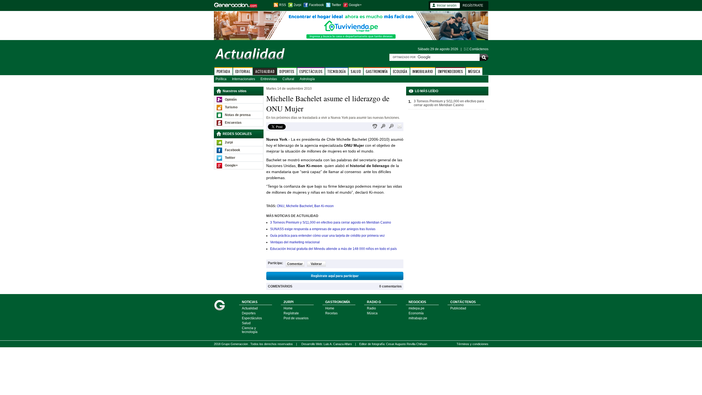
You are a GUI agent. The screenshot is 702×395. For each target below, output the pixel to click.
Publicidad (458, 308)
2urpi (297, 5)
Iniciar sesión (447, 5)
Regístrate (291, 313)
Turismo (231, 107)
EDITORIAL (242, 71)
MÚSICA (474, 71)
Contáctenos (478, 49)
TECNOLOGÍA (336, 71)
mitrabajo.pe (418, 318)
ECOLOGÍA (400, 71)
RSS (282, 5)
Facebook (316, 5)
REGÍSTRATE (473, 5)
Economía (416, 313)
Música (372, 313)
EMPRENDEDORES (450, 71)
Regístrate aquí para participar (335, 276)
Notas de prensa (238, 115)
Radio (371, 308)
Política (221, 79)
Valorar (316, 264)
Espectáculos (252, 318)
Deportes (249, 313)
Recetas (331, 313)
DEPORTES (287, 71)
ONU (280, 206)
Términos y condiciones (472, 344)
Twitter (336, 5)
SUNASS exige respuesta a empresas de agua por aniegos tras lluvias (322, 229)
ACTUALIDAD (264, 71)
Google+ (355, 5)
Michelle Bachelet (299, 206)
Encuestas (233, 123)
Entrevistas (269, 79)
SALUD (356, 71)
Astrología (307, 79)
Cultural (288, 79)
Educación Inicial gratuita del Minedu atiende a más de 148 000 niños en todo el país (333, 249)
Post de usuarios (296, 318)
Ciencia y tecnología (249, 330)
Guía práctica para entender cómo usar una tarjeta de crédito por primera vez (327, 236)
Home (288, 308)
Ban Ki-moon (324, 206)
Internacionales (243, 79)
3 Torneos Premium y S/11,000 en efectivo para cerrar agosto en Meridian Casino (330, 222)
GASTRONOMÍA (377, 71)
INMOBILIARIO (422, 71)
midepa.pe (416, 308)
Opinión (231, 99)
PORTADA (223, 71)
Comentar (295, 264)
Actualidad (250, 308)
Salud (246, 323)
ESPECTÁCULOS (310, 71)
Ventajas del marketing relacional (295, 242)
